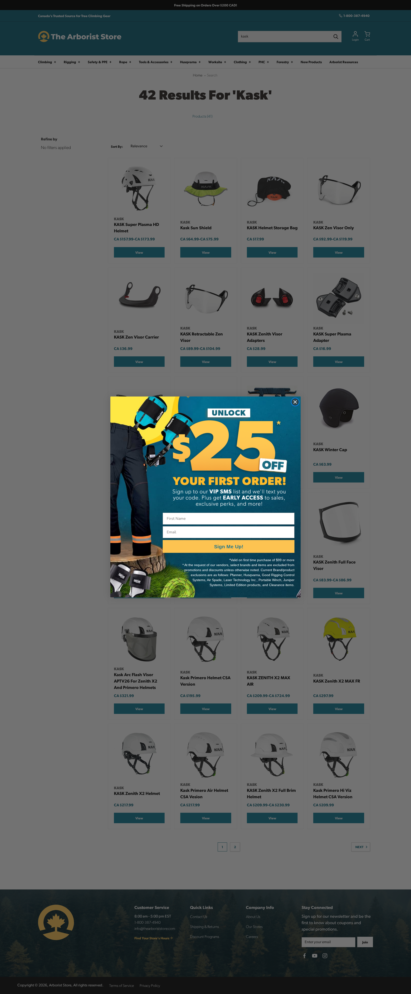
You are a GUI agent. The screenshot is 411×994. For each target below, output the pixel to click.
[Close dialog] (295, 402)
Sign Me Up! (228, 546)
